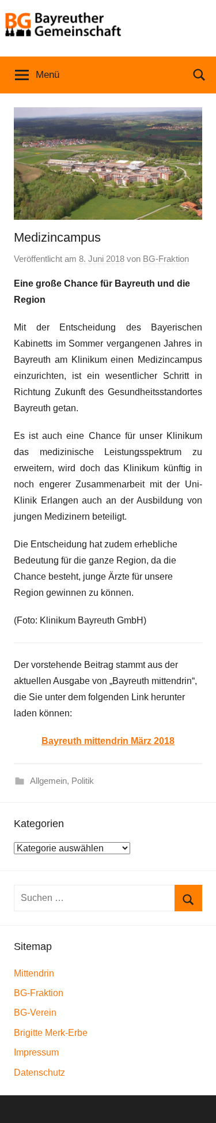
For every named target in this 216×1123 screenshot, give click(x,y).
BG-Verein (35, 1012)
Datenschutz (39, 1072)
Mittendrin (34, 973)
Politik (82, 781)
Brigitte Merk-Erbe (51, 1033)
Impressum (36, 1052)
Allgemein (48, 781)
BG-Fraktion (166, 259)
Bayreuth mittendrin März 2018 (108, 741)
